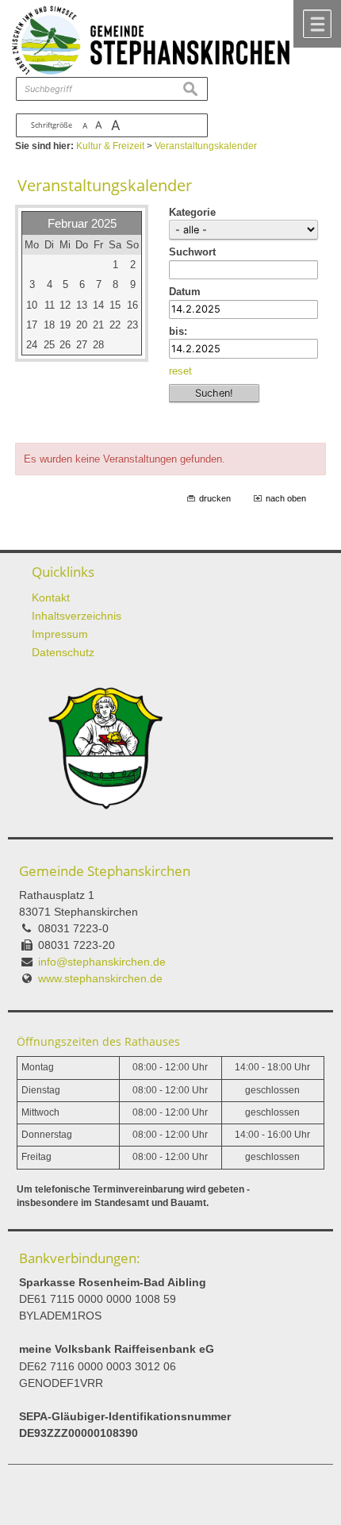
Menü (317, 24)
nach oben (286, 498)
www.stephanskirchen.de (100, 978)
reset (180, 371)
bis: (178, 331)
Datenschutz (63, 652)
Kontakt (51, 597)
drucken (215, 498)
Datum (185, 292)
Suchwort (192, 252)
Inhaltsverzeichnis (76, 615)
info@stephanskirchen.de (102, 961)
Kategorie (192, 212)
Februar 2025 (82, 223)
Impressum (60, 634)
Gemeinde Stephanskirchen (104, 871)
